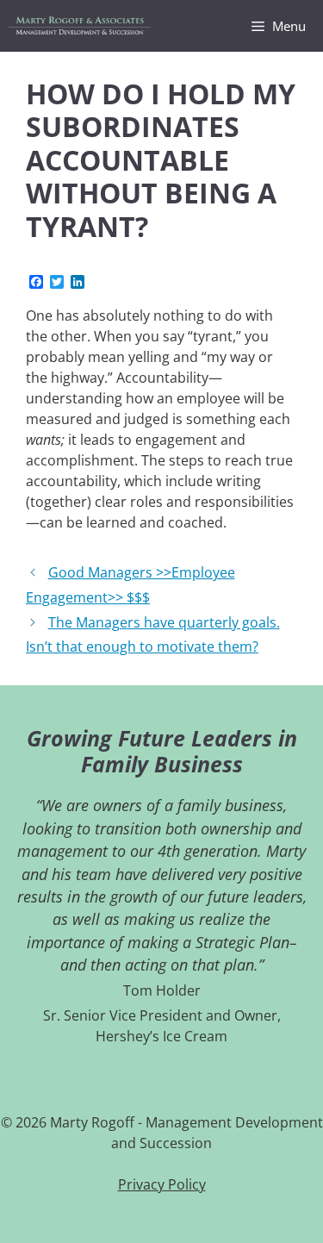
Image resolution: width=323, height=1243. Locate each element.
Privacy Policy (162, 1184)
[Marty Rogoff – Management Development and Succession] (80, 26)
